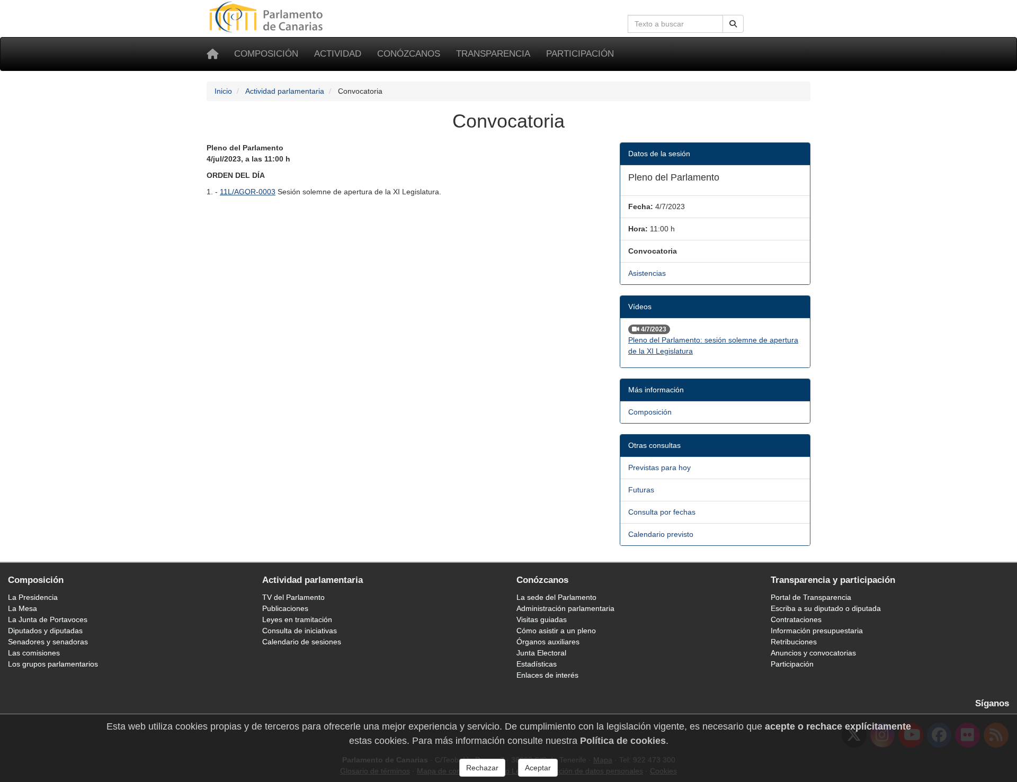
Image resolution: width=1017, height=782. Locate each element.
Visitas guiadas (541, 619)
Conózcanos (408, 54)
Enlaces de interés (547, 675)
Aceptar (538, 767)
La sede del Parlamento (556, 597)
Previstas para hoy (659, 467)
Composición (266, 54)
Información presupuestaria (817, 630)
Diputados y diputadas (45, 630)
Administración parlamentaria (565, 608)
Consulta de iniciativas (299, 630)
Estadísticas (536, 664)
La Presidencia (33, 597)
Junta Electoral (541, 653)
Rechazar (482, 767)
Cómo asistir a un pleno (556, 630)
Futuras (641, 490)
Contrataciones (796, 619)
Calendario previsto (660, 534)
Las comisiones (34, 653)
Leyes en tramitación (297, 619)
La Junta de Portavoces (47, 619)
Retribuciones (794, 641)
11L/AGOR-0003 (247, 191)
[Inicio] (212, 54)
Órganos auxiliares (547, 641)
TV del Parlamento (293, 597)
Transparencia (493, 54)
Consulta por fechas (661, 512)
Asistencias (647, 273)
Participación (580, 54)
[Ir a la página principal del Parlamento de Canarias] (267, 16)
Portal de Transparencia (811, 597)
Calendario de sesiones (301, 641)
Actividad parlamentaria (284, 91)
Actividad (337, 54)
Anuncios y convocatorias (813, 653)
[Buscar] (733, 24)
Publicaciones (285, 608)
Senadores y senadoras (48, 641)
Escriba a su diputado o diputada (826, 608)
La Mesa (22, 608)
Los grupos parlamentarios (53, 664)
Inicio (223, 91)
